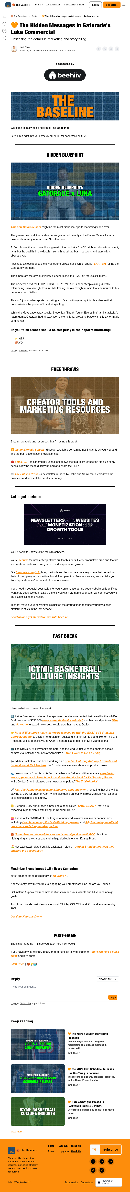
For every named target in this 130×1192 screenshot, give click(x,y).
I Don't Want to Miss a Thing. (83, 753)
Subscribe (112, 4)
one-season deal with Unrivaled (62, 720)
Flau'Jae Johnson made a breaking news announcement (51, 789)
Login (95, 4)
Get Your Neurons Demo (26, 916)
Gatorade (22, 724)
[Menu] (124, 4)
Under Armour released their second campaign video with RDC (55, 834)
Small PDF (21, 461)
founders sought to (28, 572)
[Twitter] (93, 1161)
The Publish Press (26, 474)
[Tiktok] (93, 1170)
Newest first (105, 978)
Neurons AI (60, 875)
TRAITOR (100, 263)
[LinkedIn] (102, 1161)
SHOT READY (87, 806)
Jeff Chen (25, 47)
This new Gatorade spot (26, 227)
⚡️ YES (19, 338)
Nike (115, 720)
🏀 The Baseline (19, 16)
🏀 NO (18, 342)
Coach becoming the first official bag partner (50, 822)
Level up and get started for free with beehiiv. (39, 617)
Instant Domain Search (29, 449)
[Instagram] (102, 1170)
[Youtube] (110, 1161)
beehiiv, (23, 560)
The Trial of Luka (86, 781)
